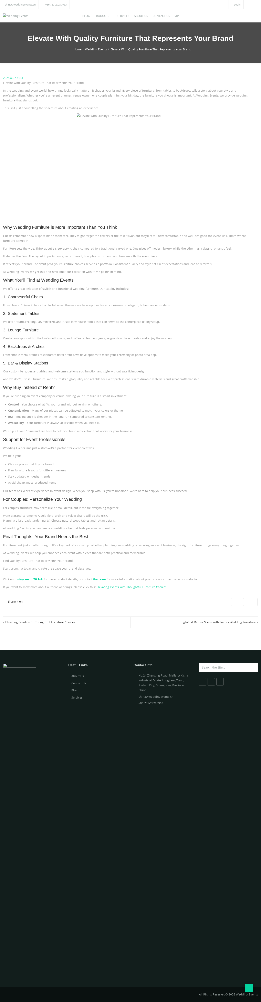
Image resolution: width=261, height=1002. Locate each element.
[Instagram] (211, 681)
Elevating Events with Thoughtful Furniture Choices (132, 587)
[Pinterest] (220, 681)
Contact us (161, 16)
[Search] (254, 667)
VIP (177, 16)
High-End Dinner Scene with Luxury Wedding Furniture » (219, 622)
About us (141, 16)
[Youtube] (202, 681)
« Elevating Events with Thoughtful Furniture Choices (39, 622)
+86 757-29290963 (56, 4)
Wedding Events (96, 49)
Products (101, 16)
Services (123, 16)
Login (237, 4)
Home (78, 49)
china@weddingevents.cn (20, 4)
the (99, 579)
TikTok (38, 579)
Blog (86, 16)
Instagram (21, 579)
